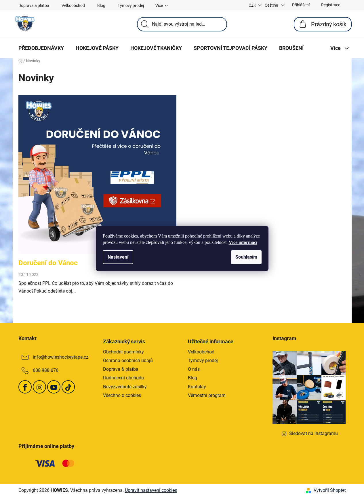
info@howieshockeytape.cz (60, 357)
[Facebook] (25, 387)
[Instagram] (39, 387)
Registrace (330, 5)
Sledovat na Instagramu (313, 433)
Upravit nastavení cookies (151, 490)
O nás (194, 369)
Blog (101, 5)
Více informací (243, 242)
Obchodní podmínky (123, 352)
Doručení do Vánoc (48, 263)
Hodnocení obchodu (123, 378)
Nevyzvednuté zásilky (125, 386)
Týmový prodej (131, 5)
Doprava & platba (120, 369)
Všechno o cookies (122, 395)
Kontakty (197, 386)
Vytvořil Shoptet (330, 490)
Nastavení (118, 257)
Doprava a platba (33, 5)
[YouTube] (53, 387)
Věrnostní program (207, 395)
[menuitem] (41, 48)
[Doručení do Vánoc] (97, 177)
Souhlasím (246, 257)
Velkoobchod (73, 5)
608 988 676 (45, 370)
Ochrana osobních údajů (128, 360)
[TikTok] (68, 387)
